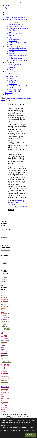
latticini (6, 338)
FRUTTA (7, 317)
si (3, 277)
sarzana (2, 383)
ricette (3, 100)
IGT (6, 326)
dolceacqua (3, 308)
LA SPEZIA (4, 333)
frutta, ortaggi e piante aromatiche (21, 98)
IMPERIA (5, 328)
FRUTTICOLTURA (4, 319)
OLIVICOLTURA (4, 345)
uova (2, 400)
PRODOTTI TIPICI (6, 366)
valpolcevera (4, 402)
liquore (7, 340)
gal (8, 319)
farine (2, 312)
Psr (7, 373)
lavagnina (3, 340)
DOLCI (3, 310)
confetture (6, 304)
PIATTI (6, 355)
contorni (3, 306)
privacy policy (29, 430)
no (6, 277)
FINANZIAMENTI (5, 313)
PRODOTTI (6, 361)
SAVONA (5, 386)
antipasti (3, 297)
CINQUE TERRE (4, 301)
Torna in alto (12, 204)
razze (2, 374)
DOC (7, 306)
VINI (2, 403)
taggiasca (3, 392)
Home (8, 98)
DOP (6, 310)
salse (8, 378)
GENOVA (5, 321)
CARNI (6, 299)
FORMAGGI (3, 317)
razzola (5, 374)
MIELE (2, 342)
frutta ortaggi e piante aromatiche (17, 201)
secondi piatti (4, 389)
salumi (3, 380)
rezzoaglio (3, 376)
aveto (7, 297)
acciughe (3, 293)
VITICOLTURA (4, 405)
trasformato (5, 398)
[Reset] (20, 2)
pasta (2, 353)
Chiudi (30, 435)
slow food (3, 390)
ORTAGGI (3, 351)
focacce (5, 315)
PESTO (2, 355)
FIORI (2, 315)
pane (7, 351)
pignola (3, 357)
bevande (3, 299)
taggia (7, 390)
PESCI (5, 353)
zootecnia (4, 407)
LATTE (2, 338)
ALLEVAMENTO (4, 295)
